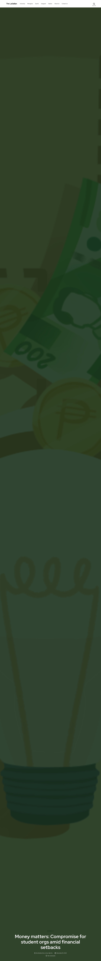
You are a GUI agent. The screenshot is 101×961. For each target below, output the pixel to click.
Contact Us (65, 3)
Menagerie (30, 3)
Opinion (50, 3)
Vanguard (43, 3)
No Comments (51, 956)
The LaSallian (11, 4)
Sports (37, 3)
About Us (56, 3)
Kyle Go (50, 953)
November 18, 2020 (62, 953)
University (22, 3)
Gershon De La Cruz (43, 953)
